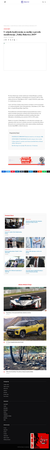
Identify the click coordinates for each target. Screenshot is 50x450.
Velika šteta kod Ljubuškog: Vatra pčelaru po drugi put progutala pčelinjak (19, 371)
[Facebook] (5, 76)
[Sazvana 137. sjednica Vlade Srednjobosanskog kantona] (14, 223)
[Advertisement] (25, 14)
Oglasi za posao (6, 386)
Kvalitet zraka (6, 394)
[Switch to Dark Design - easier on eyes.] (45, 2)
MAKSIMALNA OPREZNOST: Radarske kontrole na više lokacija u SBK (27, 136)
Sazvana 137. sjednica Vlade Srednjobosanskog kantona (13, 232)
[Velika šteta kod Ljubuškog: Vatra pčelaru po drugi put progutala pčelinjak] (25, 358)
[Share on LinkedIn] (14, 40)
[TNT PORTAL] (25, 2)
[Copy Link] (12, 40)
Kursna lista (6, 388)
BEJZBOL (5, 418)
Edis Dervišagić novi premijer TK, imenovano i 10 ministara (25, 145)
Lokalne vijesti (7, 28)
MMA (5, 419)
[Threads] (5, 102)
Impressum (5, 429)
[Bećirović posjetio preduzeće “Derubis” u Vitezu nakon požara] (14, 242)
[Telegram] (5, 96)
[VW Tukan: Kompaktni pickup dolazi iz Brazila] (25, 329)
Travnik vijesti (7, 230)
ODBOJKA (6, 414)
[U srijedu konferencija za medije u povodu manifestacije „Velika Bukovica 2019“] (25, 57)
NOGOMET (6, 404)
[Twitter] (5, 79)
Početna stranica (6, 25)
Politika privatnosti (7, 439)
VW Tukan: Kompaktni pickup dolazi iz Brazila (14, 342)
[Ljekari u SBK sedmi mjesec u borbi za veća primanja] (35, 242)
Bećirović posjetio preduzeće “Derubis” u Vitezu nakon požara (13, 252)
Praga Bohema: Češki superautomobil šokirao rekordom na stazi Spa (18, 312)
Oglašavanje (6, 435)
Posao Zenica (6, 396)
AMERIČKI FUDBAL (7, 416)
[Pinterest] (5, 82)
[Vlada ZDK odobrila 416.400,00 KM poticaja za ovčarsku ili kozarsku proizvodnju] (35, 261)
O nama (5, 427)
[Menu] (5, 2)
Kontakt (5, 431)
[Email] (5, 85)
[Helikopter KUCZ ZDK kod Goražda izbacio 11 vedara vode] (14, 261)
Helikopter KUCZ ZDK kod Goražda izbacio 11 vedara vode (13, 271)
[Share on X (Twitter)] (10, 40)
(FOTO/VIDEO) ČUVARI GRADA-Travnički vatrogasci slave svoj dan (27, 139)
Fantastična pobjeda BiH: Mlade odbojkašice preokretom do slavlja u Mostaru (34, 222)
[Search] (43, 2)
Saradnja (5, 433)
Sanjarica (5, 390)
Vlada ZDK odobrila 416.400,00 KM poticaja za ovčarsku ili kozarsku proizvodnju (34, 271)
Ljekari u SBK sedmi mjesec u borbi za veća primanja (34, 252)
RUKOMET (6, 410)
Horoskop (5, 392)
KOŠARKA (6, 408)
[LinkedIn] (5, 90)
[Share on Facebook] (8, 40)
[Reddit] (5, 93)
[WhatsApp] (5, 99)
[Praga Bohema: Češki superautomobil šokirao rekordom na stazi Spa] (25, 299)
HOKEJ (5, 412)
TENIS (5, 406)
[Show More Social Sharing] (17, 40)
